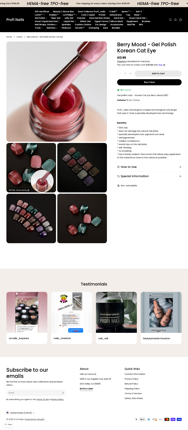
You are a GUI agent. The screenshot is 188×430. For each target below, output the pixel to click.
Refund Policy (131, 383)
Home (9, 37)
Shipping (121, 61)
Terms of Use (42, 399)
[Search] (170, 19)
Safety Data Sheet (134, 398)
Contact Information (135, 374)
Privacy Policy (131, 378)
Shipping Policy (132, 388)
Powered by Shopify (35, 419)
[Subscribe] (63, 393)
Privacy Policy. (57, 399)
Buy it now (149, 82)
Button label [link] (86, 388)
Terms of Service (133, 393)
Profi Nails (15, 19)
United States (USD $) (21, 412)
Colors (19, 37)
